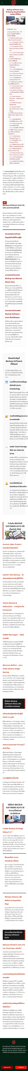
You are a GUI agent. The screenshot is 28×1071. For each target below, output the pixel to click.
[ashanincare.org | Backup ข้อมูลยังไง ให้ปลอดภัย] (14, 2)
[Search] (26, 2)
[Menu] (2, 3)
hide (15, 29)
